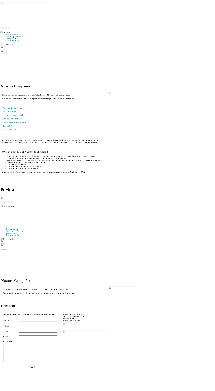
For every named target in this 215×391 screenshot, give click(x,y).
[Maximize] (3, 55)
